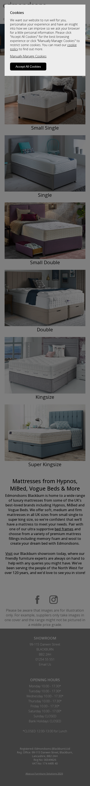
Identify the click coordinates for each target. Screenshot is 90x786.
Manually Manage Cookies (28, 56)
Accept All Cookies (28, 66)
